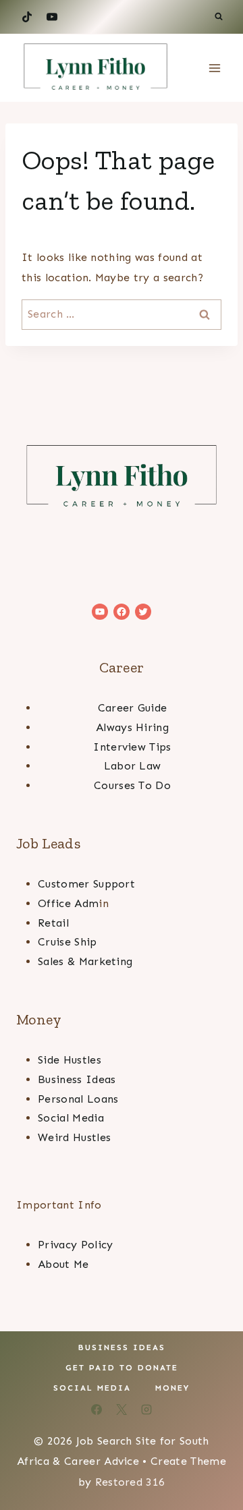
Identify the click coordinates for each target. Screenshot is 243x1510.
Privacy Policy (75, 1244)
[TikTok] (27, 17)
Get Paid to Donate (121, 1367)
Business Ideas (76, 1079)
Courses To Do (132, 785)
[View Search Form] (219, 17)
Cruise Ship (67, 941)
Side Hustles (69, 1059)
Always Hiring (132, 727)
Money (172, 1388)
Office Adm (68, 903)
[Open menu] (214, 67)
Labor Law (132, 765)
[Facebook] (96, 1409)
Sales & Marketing (85, 961)
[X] (121, 1409)
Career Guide (132, 707)
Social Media (71, 1117)
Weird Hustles (74, 1137)
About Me (63, 1264)
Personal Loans (78, 1099)
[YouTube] (52, 17)
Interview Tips (132, 747)
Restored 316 (130, 1482)
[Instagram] (146, 1409)
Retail (53, 923)
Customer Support (86, 883)
